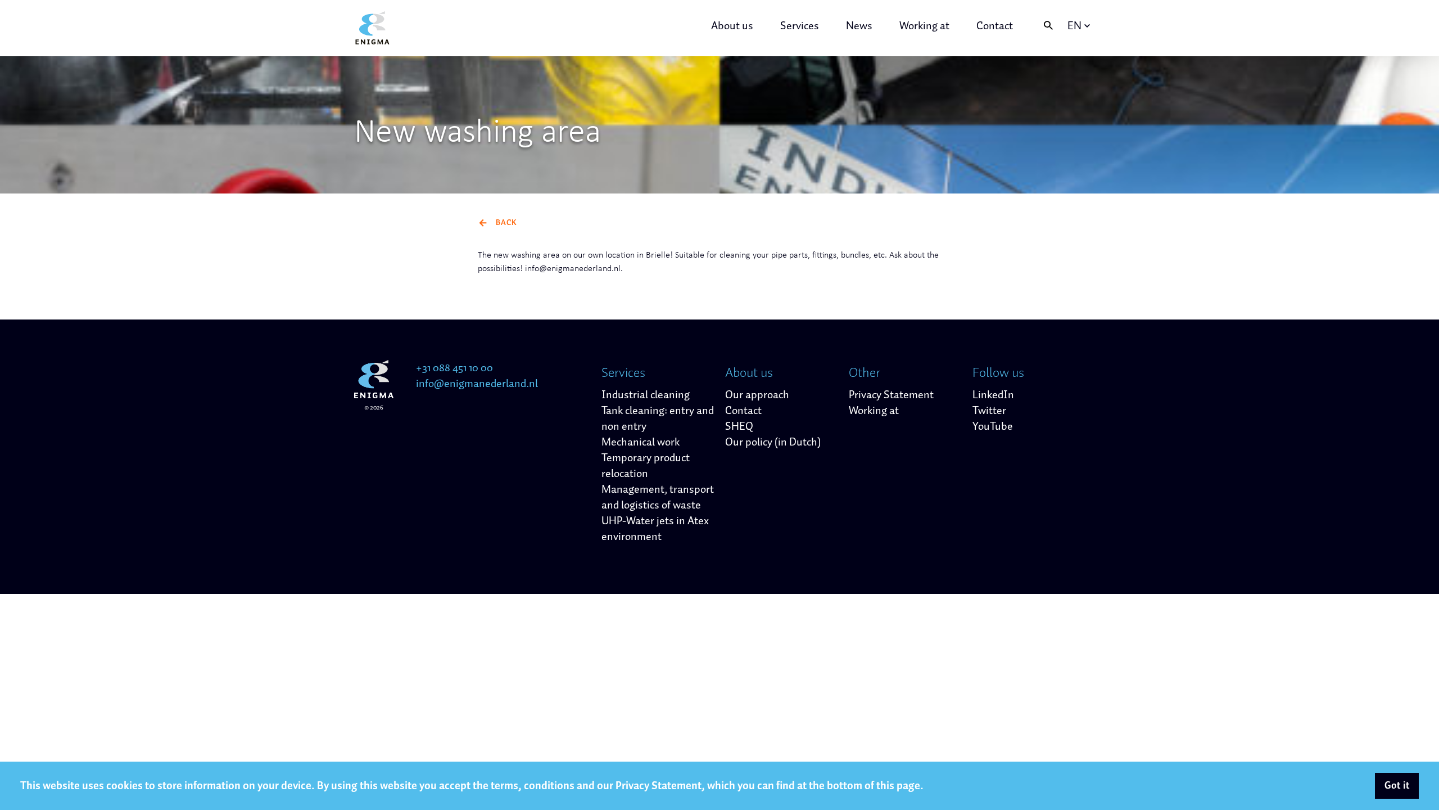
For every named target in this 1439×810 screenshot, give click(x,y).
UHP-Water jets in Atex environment (655, 529)
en (1074, 25)
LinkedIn (993, 395)
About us (732, 26)
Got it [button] (1397, 786)
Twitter (989, 411)
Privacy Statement (891, 395)
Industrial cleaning (645, 395)
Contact (994, 26)
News (859, 26)
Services (799, 26)
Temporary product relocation (645, 466)
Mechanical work (640, 442)
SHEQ (739, 426)
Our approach (757, 395)
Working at (924, 26)
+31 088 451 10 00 (454, 368)
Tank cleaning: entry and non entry (657, 418)
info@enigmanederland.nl (477, 384)
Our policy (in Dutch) (773, 442)
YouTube (992, 426)
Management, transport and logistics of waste (657, 497)
